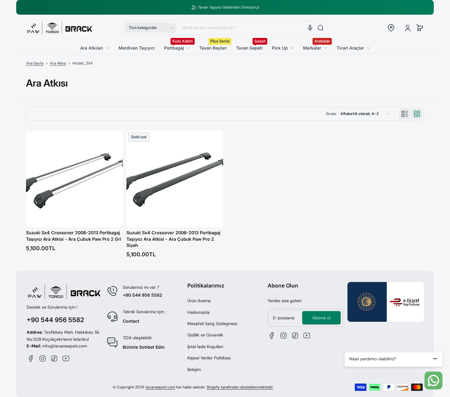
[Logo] (59, 27)
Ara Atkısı (58, 63)
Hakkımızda (198, 312)
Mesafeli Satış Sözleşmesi (212, 323)
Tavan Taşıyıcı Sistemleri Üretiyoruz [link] (228, 7)
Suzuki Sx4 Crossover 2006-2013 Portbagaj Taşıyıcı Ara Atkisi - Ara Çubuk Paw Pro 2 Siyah (173, 238)
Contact (131, 321)
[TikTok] (54, 358)
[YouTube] (65, 358)
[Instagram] (42, 358)
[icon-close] (435, 359)
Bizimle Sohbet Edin (144, 347)
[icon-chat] (433, 380)
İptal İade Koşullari (205, 346)
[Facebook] (31, 358)
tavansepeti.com (160, 387)
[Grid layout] (416, 113)
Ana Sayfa (34, 63)
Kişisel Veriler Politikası (209, 358)
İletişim (194, 369)
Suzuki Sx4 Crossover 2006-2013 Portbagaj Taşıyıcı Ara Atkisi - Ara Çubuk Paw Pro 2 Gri (73, 235)
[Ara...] (320, 28)
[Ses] (310, 28)
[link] (351, 48)
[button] (150, 28)
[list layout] (404, 113)
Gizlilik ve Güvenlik (205, 335)
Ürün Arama (199, 300)
